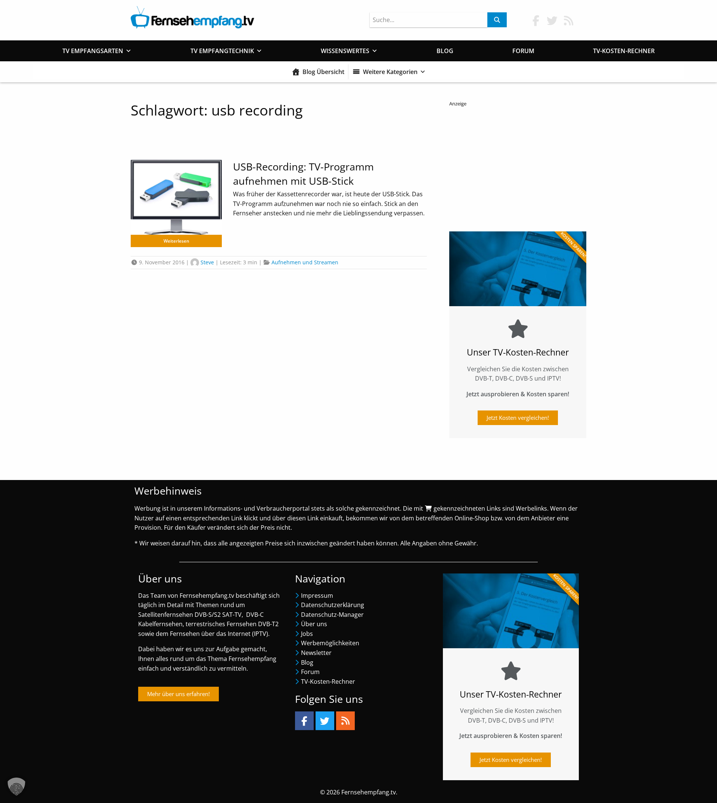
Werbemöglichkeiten (330, 643)
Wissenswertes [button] (345, 51)
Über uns (314, 624)
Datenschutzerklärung (332, 605)
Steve (207, 262)
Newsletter (316, 653)
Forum (523, 51)
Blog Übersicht (323, 72)
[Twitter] (325, 720)
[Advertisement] (517, 167)
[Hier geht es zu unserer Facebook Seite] (536, 20)
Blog (445, 51)
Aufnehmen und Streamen (304, 262)
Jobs (307, 634)
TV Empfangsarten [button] (92, 51)
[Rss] (345, 720)
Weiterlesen (176, 241)
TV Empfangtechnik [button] (222, 51)
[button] (16, 786)
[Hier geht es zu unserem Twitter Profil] (552, 20)
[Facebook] (304, 720)
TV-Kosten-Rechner (624, 51)
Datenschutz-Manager (332, 614)
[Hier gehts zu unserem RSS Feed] (568, 20)
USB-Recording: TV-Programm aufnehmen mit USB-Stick (303, 174)
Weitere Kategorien (390, 72)
